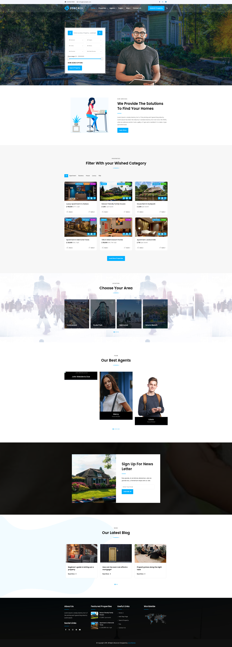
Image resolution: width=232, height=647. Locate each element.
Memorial (69, 234)
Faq (120, 624)
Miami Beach (105, 234)
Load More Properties (116, 258)
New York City (74, 198)
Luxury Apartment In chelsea (77, 204)
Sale (93, 623)
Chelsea (69, 198)
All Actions (72, 40)
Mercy (81, 414)
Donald (151, 414)
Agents (112, 8)
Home (93, 8)
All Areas (89, 46)
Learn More (123, 130)
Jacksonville (145, 234)
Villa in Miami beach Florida (112, 240)
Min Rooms (72, 51)
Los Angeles (111, 198)
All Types (89, 40)
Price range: (71, 56)
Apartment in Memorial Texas (77, 240)
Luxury (94, 176)
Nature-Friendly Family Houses (113, 204)
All (66, 176)
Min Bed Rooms (91, 51)
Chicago (145, 198)
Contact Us (137, 8)
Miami (110, 234)
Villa (100, 176)
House (88, 176)
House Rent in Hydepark (146, 204)
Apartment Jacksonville (146, 240)
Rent (93, 613)
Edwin (116, 419)
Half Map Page (123, 616)
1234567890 (71, 2)
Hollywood (104, 198)
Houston (74, 234)
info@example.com (85, 2)
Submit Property (156, 8)
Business (81, 176)
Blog (128, 8)
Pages (120, 8)
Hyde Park (140, 198)
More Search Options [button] (75, 63)
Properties (102, 8)
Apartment (72, 176)
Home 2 (121, 613)
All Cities (71, 46)
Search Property (75, 68)
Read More (71, 574)
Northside (140, 234)
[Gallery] (91, 198)
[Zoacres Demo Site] (73, 8)
